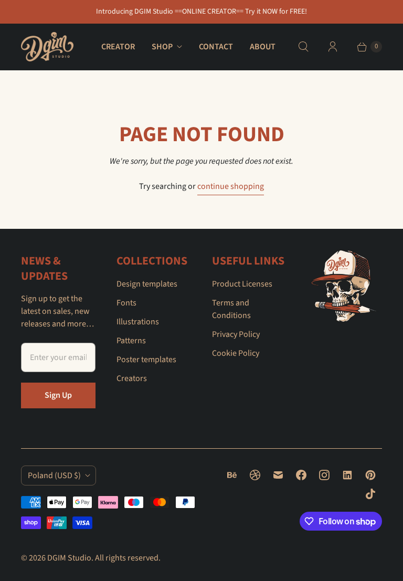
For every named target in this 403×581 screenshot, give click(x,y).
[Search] (303, 46)
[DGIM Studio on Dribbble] (255, 475)
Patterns (131, 340)
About (262, 46)
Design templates (146, 284)
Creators (131, 378)
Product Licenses (242, 284)
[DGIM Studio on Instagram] (324, 475)
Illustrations (137, 322)
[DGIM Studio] (47, 46)
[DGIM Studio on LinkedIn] (347, 475)
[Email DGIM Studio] (278, 475)
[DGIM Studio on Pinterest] (370, 475)
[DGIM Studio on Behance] (231, 475)
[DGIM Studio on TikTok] (370, 493)
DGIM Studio (69, 558)
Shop (162, 46)
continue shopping (230, 186)
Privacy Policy (236, 334)
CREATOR (118, 46)
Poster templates (146, 359)
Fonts (126, 303)
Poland (54, 475)
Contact (216, 46)
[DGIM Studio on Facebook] (301, 475)
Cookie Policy (235, 353)
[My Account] (332, 46)
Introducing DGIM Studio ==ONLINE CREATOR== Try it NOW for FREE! (201, 11)
